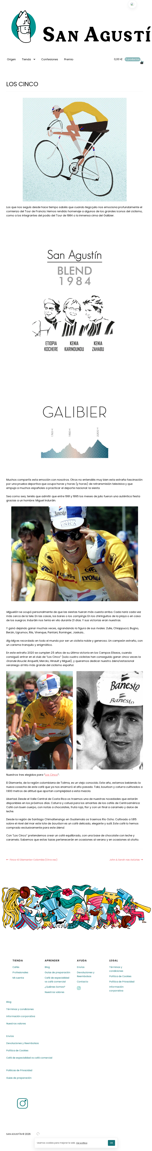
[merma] (38, 1134)
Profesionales (20, 972)
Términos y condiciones (116, 969)
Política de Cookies (120, 976)
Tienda (26, 59)
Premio (68, 59)
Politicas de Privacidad (19, 1070)
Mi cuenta (18, 977)
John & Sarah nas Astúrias (124, 859)
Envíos (80, 967)
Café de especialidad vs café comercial (57, 979)
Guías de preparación (57, 972)
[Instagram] (90, 988)
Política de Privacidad (121, 981)
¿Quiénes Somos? (55, 987)
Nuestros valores (54, 992)
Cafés (15, 967)
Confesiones (49, 59)
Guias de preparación (18, 1078)
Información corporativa (116, 989)
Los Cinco (51, 775)
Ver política (81, 1143)
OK (111, 1142)
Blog (47, 967)
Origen (11, 59)
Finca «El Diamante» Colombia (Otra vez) (33, 859)
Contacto (82, 981)
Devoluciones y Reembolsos (85, 974)
